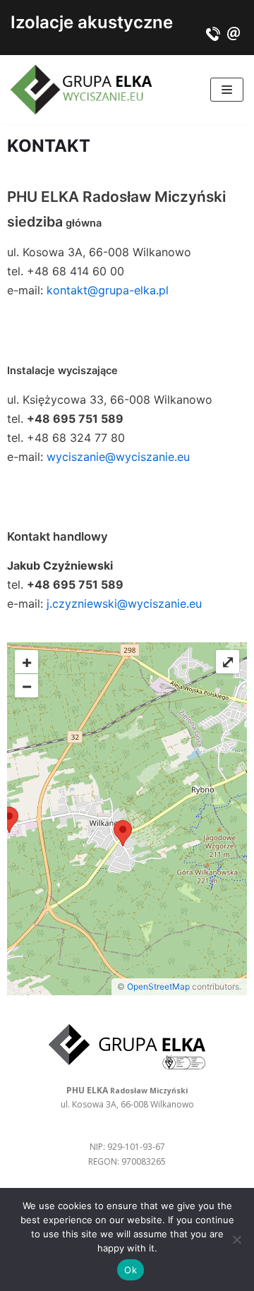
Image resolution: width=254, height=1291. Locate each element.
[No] (236, 1239)
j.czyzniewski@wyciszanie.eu (124, 603)
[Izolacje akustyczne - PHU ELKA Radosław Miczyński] (81, 89)
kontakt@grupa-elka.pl (108, 290)
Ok (130, 1269)
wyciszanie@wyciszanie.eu (118, 457)
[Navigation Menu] (226, 90)
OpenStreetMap (158, 986)
